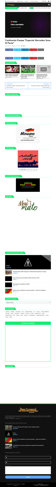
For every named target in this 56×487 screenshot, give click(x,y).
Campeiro (12, 311)
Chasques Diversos (28, 311)
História (32, 313)
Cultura (25, 8)
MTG (14, 315)
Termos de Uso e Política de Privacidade (41, 484)
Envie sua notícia (34, 1)
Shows (47, 315)
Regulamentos (32, 315)
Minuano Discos (9, 315)
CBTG (23, 311)
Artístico (7, 311)
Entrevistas (17, 313)
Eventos (22, 313)
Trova (7, 317)
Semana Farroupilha (40, 315)
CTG (34, 311)
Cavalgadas (18, 311)
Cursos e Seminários (45, 311)
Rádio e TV (26, 315)
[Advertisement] (28, 231)
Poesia (21, 315)
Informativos (38, 313)
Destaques (8, 313)
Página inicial (20, 1)
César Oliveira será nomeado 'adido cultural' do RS (40, 8)
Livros (43, 313)
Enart (12, 313)
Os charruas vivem (43, 485)
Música (17, 315)
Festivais (27, 313)
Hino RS (26, 1)
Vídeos (23, 45)
